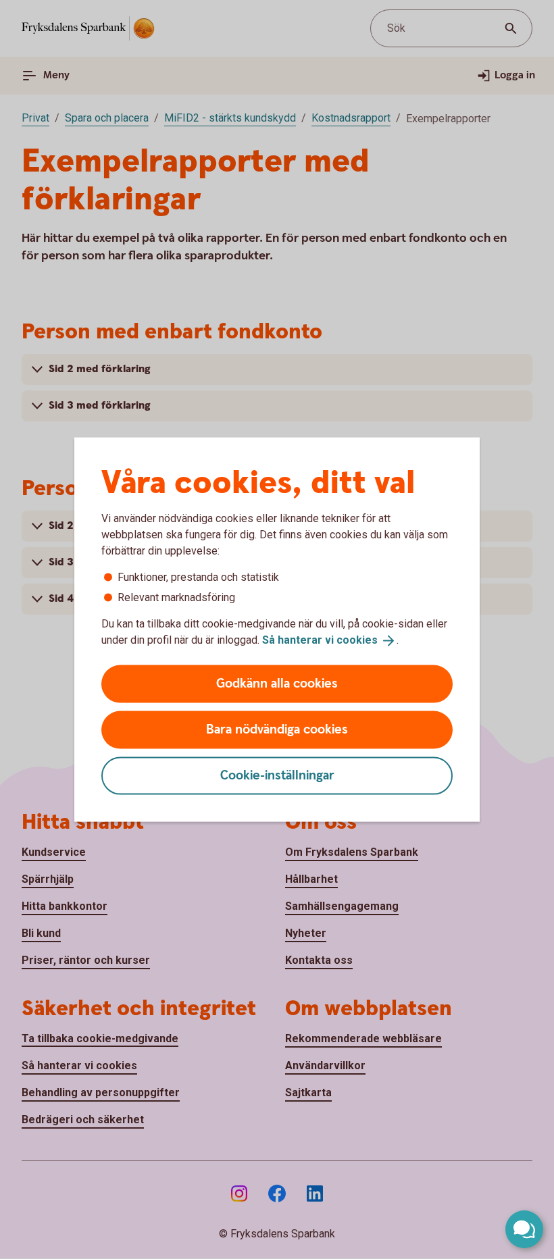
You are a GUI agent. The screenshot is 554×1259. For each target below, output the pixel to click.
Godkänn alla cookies (277, 683)
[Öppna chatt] (524, 1229)
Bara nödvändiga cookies (277, 729)
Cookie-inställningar (277, 775)
